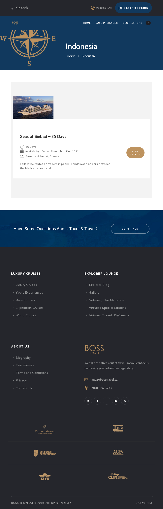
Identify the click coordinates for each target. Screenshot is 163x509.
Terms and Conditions (32, 373)
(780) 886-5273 (101, 388)
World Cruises (26, 315)
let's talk (130, 228)
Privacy (21, 380)
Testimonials (25, 365)
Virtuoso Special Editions (107, 308)
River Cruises (25, 300)
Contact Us (24, 388)
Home (71, 56)
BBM (149, 503)
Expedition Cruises (30, 308)
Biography (23, 357)
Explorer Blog (99, 285)
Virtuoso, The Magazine (106, 300)
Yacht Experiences (29, 292)
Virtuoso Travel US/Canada (109, 315)
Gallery (94, 292)
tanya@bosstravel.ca (103, 379)
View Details (135, 153)
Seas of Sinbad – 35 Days (43, 136)
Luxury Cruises (26, 285)
